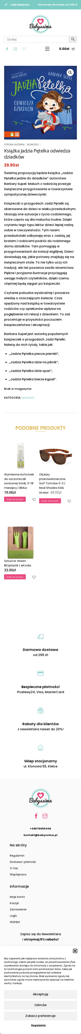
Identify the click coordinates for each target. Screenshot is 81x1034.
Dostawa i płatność (23, 862)
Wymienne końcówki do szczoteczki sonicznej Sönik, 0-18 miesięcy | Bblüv (19, 481)
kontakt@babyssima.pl (40, 835)
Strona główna (14, 144)
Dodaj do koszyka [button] (14, 499)
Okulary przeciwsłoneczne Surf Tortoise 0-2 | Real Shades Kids (52, 481)
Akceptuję (40, 994)
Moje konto (17, 897)
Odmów (40, 1005)
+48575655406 (40, 828)
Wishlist (15, 922)
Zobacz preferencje (40, 1016)
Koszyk (14, 903)
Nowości (33, 144)
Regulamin (38, 1025)
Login (13, 916)
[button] (75, 951)
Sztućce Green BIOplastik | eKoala (17, 563)
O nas (14, 868)
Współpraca (18, 874)
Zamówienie (18, 909)
